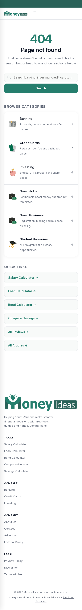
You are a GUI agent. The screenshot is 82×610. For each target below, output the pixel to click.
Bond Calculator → (22, 304)
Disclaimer (11, 567)
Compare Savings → (23, 318)
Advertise (10, 535)
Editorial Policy (13, 542)
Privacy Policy (13, 560)
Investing (10, 503)
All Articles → (18, 345)
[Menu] (35, 13)
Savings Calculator (16, 471)
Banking (9, 489)
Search (41, 88)
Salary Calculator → (23, 277)
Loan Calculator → (22, 291)
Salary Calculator (15, 444)
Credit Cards (12, 496)
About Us (10, 521)
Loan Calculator (14, 451)
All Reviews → (18, 332)
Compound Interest (16, 464)
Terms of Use (13, 574)
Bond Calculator (14, 457)
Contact (9, 528)
